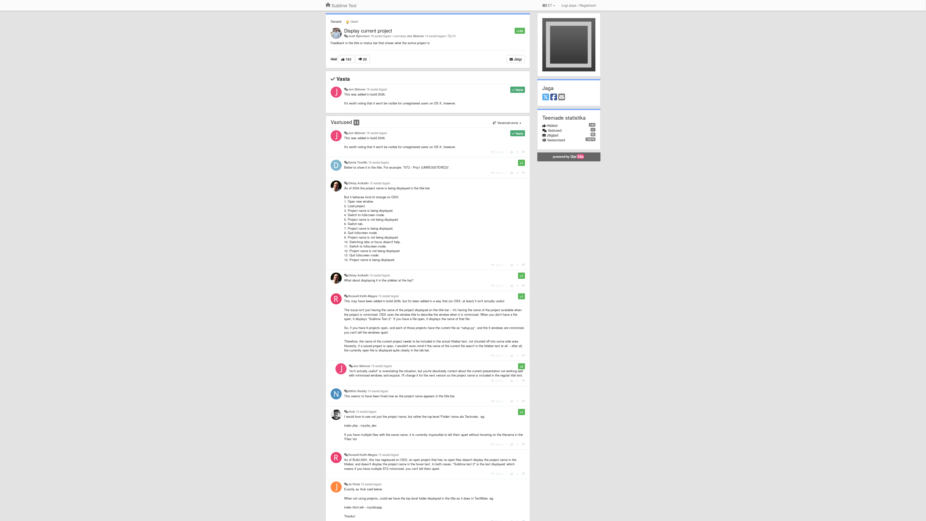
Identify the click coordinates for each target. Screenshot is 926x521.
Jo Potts (354, 484)
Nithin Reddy (357, 391)
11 (454, 36)
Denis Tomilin (358, 162)
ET (550, 5)
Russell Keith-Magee (362, 296)
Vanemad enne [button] (507, 122)
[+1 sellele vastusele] (511, 152)
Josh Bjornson (359, 36)
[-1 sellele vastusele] (523, 152)
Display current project (368, 30)
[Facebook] (553, 97)
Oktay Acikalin (358, 183)
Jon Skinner (415, 36)
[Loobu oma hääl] (517, 152)
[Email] (561, 97)
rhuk (351, 411)
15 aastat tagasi (379, 183)
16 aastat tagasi (376, 89)
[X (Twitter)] (545, 97)
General (336, 21)
